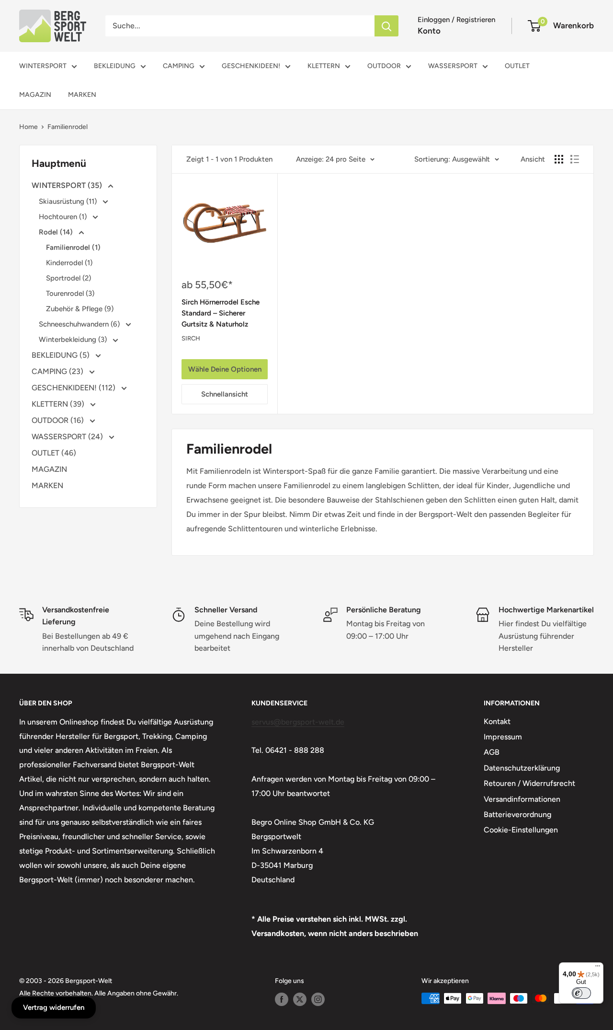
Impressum (503, 736)
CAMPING (178, 66)
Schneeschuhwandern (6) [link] (80, 324)
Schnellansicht (224, 394)
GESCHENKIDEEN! (251, 66)
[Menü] (597, 968)
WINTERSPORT (43, 66)
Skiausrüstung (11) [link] (69, 201)
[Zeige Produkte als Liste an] (574, 159)
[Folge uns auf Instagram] (318, 999)
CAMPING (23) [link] (58, 371)
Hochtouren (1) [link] (64, 216)
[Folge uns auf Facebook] (281, 999)
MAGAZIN (35, 95)
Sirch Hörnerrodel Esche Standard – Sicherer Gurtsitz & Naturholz (221, 313)
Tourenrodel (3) (70, 293)
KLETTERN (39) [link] (59, 404)
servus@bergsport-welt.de (297, 721)
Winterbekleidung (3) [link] (74, 339)
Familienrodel (67, 127)
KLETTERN (323, 66)
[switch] (581, 993)
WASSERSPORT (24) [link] (68, 436)
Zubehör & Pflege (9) (80, 308)
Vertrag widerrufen (53, 1007)
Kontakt (497, 721)
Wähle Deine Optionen (224, 369)
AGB (491, 752)
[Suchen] (386, 25)
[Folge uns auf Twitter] (299, 999)
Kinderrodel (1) (69, 262)
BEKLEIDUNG (115, 66)
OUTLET (517, 66)
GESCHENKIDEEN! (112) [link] (74, 387)
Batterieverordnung (517, 814)
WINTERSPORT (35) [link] (68, 185)
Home (28, 127)
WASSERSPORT (452, 66)
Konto (429, 30)
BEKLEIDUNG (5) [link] (61, 355)
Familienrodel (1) (73, 247)
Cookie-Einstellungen (521, 829)
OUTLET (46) (54, 452)
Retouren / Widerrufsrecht (529, 783)
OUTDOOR (384, 66)
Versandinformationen (522, 799)
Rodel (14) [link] (57, 232)
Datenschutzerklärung (522, 767)
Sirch (191, 338)
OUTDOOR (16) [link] (59, 420)
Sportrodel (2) (68, 278)
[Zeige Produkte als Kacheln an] (559, 159)
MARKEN (82, 95)
